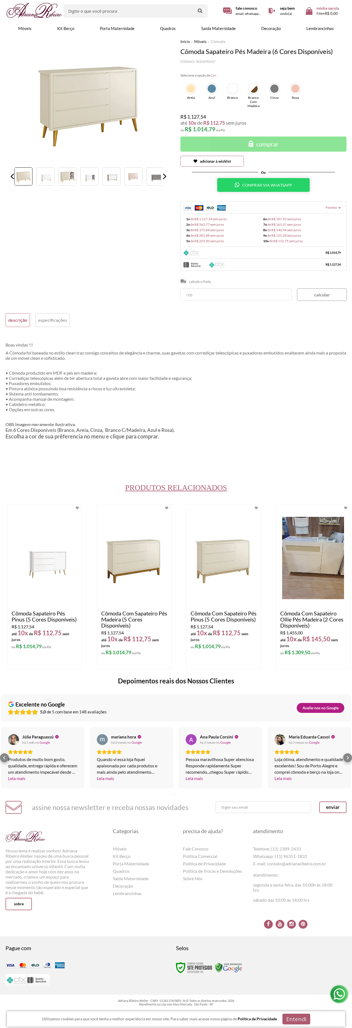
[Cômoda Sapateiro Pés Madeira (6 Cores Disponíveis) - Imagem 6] (133, 176)
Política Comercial (200, 856)
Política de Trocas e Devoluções (212, 871)
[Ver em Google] (13, 739)
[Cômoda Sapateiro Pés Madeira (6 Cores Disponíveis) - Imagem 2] (45, 176)
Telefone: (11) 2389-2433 (277, 848)
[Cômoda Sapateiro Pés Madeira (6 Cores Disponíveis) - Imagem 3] (67, 176)
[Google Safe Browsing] (228, 967)
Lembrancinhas (127, 893)
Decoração (123, 885)
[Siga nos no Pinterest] (303, 924)
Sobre (19, 903)
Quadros (121, 871)
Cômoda (218, 41)
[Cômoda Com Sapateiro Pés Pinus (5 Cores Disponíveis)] (223, 587)
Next (165, 176)
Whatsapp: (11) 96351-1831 (280, 856)
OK (322, 294)
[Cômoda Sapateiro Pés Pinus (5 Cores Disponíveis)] (44, 587)
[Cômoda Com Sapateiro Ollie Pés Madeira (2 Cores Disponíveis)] (313, 587)
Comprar (267, 144)
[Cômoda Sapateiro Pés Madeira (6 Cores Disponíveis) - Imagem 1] (23, 176)
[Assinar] (332, 807)
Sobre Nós (192, 878)
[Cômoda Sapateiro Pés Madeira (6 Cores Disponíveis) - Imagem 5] (111, 176)
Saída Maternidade (130, 878)
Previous (12, 176)
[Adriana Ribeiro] (35, 10)
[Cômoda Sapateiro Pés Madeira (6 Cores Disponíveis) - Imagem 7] (155, 176)
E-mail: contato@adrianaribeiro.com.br (289, 863)
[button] (4, 757)
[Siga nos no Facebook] (268, 924)
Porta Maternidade (131, 863)
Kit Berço (121, 856)
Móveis (200, 41)
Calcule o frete (200, 281)
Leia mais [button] (16, 778)
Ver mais (47, 660)
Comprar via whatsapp (267, 185)
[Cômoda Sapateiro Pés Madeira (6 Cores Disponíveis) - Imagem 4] (89, 176)
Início (185, 41)
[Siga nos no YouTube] (280, 924)
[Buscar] (200, 10)
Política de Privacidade (204, 863)
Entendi (296, 1019)
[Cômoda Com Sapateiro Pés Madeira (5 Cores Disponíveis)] (134, 587)
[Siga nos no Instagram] (291, 924)
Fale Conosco (195, 848)
